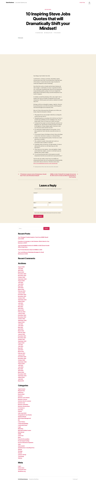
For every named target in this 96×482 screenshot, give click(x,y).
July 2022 (20, 324)
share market (21, 446)
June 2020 (20, 367)
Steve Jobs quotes (54, 166)
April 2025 (20, 270)
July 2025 (20, 268)
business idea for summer (24, 401)
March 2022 (21, 330)
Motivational (48, 9)
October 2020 (21, 360)
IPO (19, 420)
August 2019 (21, 377)
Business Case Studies (24, 397)
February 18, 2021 (49, 32)
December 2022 (22, 315)
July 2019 (20, 379)
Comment (36, 192)
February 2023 (21, 311)
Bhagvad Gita (21, 390)
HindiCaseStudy (22, 416)
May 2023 (20, 306)
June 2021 (20, 346)
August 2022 (21, 322)
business (20, 396)
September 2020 (22, 362)
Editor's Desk (40, 32)
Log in (19, 466)
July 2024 (20, 282)
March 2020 (21, 372)
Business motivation (23, 404)
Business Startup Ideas (24, 406)
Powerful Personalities (23, 439)
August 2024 (21, 280)
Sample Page (82, 2)
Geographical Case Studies (25, 415)
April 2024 (20, 287)
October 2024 (21, 277)
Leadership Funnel (22, 425)
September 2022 (22, 320)
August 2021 (21, 343)
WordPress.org (22, 471)
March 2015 (21, 381)
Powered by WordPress (34, 479)
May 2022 (20, 327)
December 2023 (22, 294)
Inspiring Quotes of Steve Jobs (40, 166)
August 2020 (21, 363)
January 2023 (21, 313)
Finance (20, 411)
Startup (20, 449)
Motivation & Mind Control (24, 430)
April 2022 (20, 329)
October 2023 (21, 298)
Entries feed (21, 468)
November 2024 (22, 275)
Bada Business (10, 2)
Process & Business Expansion (25, 442)
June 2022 (20, 325)
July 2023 (20, 303)
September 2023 (22, 299)
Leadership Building (23, 423)
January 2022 (21, 334)
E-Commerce (21, 408)
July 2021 (20, 344)
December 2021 (22, 336)
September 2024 (22, 279)
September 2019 (22, 375)
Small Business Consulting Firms (26, 447)
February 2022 (21, 332)
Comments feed (22, 469)
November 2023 (22, 296)
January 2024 (21, 292)
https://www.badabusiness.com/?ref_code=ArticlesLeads (45, 163)
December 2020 (22, 356)
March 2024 (21, 289)
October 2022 (21, 318)
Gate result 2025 (22, 413)
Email (49, 202)
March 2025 (21, 272)
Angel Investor (21, 389)
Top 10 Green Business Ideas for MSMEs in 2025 (30, 249)
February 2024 (21, 291)
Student (20, 453)
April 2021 (20, 349)
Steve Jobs (49, 166)
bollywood (20, 392)
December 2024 (22, 273)
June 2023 (20, 305)
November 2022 (22, 317)
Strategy (20, 451)
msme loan (20, 435)
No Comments (57, 32)
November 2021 (22, 337)
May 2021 (20, 348)
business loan (21, 402)
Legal (19, 427)
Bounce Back (21, 394)
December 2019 (22, 374)
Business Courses (22, 399)
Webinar (20, 458)
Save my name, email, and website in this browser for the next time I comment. (47, 212)
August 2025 (21, 267)
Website (35, 207)
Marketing (20, 428)
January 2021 (21, 355)
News (19, 437)
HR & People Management (24, 418)
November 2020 (22, 358)
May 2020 (20, 368)
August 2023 (21, 301)
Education (20, 409)
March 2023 (21, 310)
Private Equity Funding (23, 440)
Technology (21, 456)
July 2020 (20, 365)
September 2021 (22, 341)
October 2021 (21, 339)
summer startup (22, 454)
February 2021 (21, 353)
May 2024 (20, 286)
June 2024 (20, 284)
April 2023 (20, 308)
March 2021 (21, 351)
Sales (19, 444)
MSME (19, 434)
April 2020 (20, 370)
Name (35, 202)
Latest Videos (21, 421)
